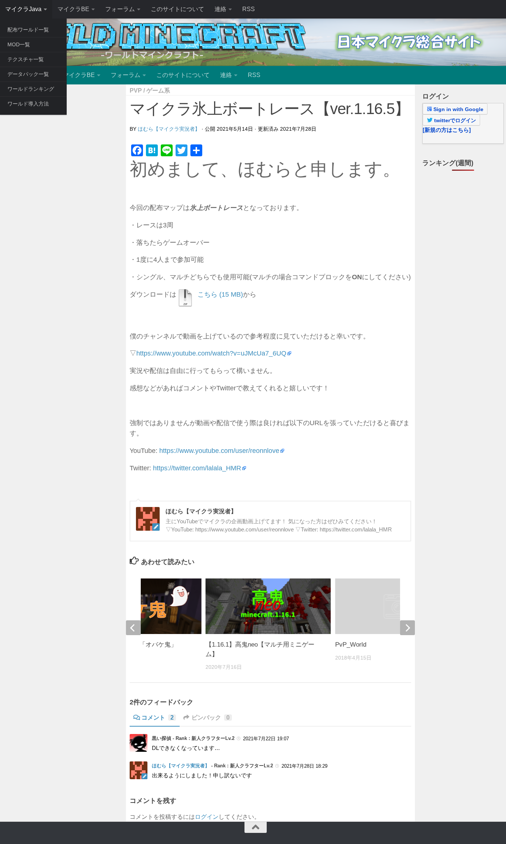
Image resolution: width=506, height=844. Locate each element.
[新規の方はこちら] (447, 130)
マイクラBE (73, 9)
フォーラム (120, 9)
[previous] (133, 627)
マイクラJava (23, 9)
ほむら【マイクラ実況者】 (169, 129)
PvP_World (350, 644)
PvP (136, 90)
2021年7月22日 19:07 (266, 738)
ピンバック (211, 717)
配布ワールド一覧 (28, 30)
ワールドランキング (30, 89)
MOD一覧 (18, 44)
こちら (207, 294)
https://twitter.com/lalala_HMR (197, 468)
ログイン (207, 817)
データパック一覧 (28, 74)
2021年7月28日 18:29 (304, 766)
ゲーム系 (158, 90)
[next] (407, 627)
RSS (248, 9)
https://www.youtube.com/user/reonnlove (219, 450)
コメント (158, 717)
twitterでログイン (454, 120)
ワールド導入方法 (28, 104)
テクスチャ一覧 (25, 59)
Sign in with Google (457, 109)
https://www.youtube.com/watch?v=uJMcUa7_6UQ (211, 353)
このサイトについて (177, 9)
